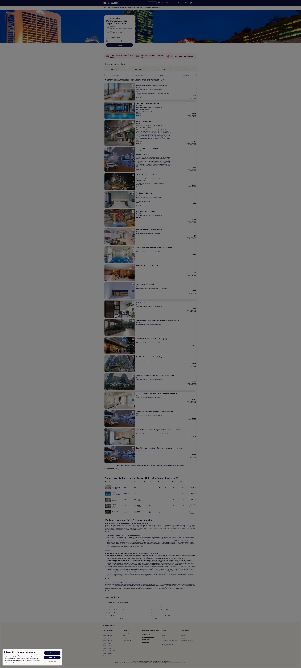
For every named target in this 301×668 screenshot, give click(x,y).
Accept (52, 653)
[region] (32, 657)
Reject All (52, 657)
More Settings (52, 661)
